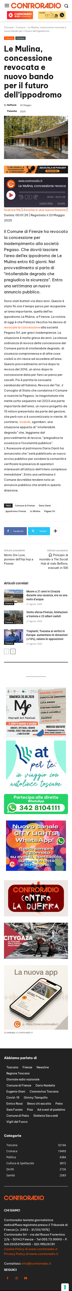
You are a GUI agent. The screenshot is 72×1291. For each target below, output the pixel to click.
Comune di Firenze (25, 505)
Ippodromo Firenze (16, 511)
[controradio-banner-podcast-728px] (36, 172)
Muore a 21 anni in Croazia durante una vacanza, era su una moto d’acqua (46, 595)
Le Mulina (35, 511)
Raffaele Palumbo (12, 107)
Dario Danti (45, 505)
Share (61, 203)
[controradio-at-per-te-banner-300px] (36, 790)
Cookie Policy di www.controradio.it (30, 1249)
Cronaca (20, 38)
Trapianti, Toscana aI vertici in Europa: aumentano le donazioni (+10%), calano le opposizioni (47, 635)
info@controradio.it (36, 1263)
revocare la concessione (22, 327)
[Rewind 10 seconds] (21, 197)
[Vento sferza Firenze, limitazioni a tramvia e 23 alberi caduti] (13, 617)
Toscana (9, 38)
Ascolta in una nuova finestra (44, 210)
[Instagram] (16, 1278)
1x (28, 197)
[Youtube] (25, 1278)
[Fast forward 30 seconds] (36, 197)
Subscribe (46, 203)
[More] (55, 531)
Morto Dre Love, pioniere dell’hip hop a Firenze (18, 559)
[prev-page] (6, 651)
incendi (24, 422)
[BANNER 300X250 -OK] (36, 736)
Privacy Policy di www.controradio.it (31, 1254)
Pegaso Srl (49, 511)
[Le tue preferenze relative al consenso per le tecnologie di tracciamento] (65, 1287)
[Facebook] (7, 1278)
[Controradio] (36, 5)
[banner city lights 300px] (36, 870)
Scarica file (12, 210)
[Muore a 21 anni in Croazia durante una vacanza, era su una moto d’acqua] (13, 596)
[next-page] (12, 651)
